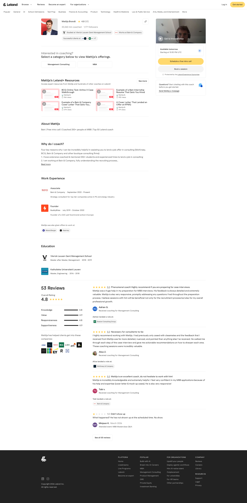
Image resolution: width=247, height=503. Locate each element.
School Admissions (36, 12)
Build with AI (145, 461)
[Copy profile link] (146, 21)
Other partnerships (175, 483)
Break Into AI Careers (149, 465)
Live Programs (124, 468)
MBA (142, 468)
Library (198, 468)
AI (24, 12)
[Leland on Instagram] (47, 478)
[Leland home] (10, 4)
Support (198, 478)
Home (120, 461)
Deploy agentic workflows (178, 465)
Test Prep (51, 12)
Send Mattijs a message (169, 91)
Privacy (198, 485)
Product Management (149, 476)
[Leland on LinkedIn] (42, 478)
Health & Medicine (121, 12)
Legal (197, 482)
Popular (7, 12)
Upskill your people (175, 461)
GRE (142, 479)
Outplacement (173, 472)
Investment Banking (148, 486)
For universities (173, 476)
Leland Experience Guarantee (188, 74)
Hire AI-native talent (175, 468)
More (184, 12)
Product (94, 12)
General (16, 12)
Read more (46, 164)
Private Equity (146, 483)
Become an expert (126, 476)
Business (62, 12)
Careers (198, 465)
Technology (105, 12)
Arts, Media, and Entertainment (166, 12)
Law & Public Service (141, 12)
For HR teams (172, 479)
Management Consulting (150, 472)
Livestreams (123, 465)
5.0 (108, 287)
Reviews (198, 461)
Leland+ (121, 472)
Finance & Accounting (78, 12)
